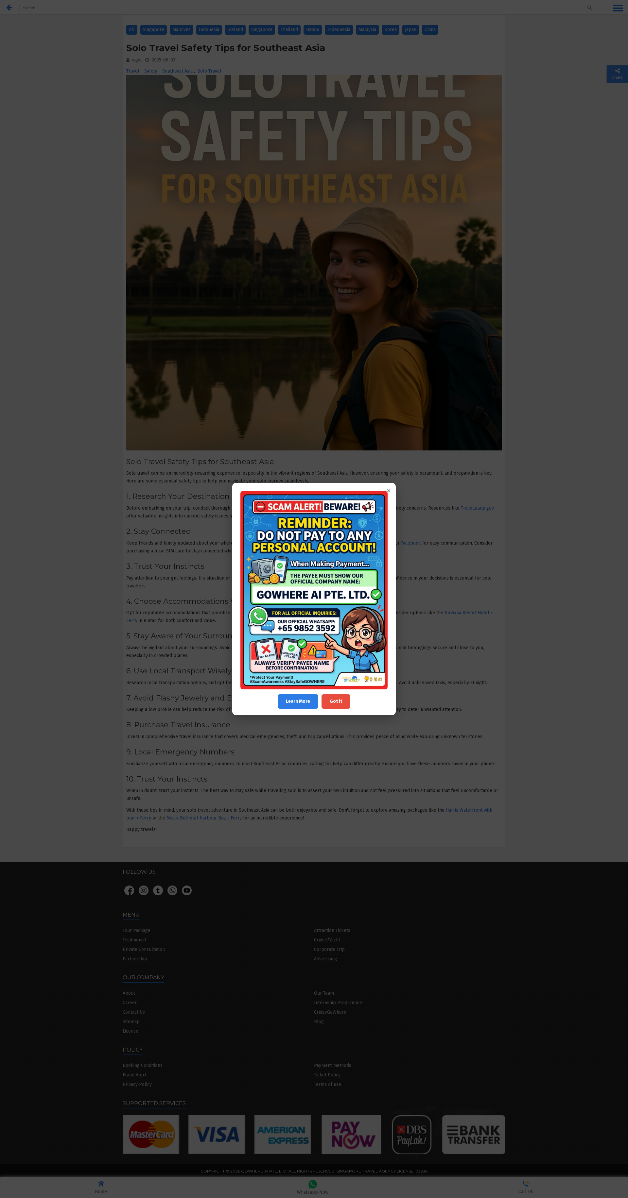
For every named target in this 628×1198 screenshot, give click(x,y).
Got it (336, 701)
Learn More (298, 701)
